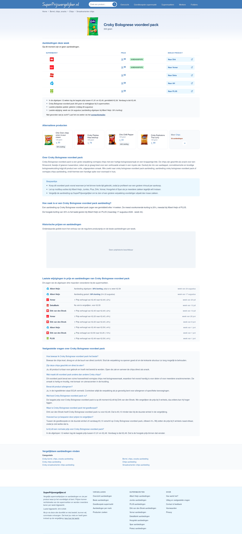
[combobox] (100, 4)
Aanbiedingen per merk (102, 508)
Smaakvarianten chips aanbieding (136, 465)
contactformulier (98, 114)
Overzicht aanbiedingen (102, 496)
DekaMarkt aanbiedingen (140, 516)
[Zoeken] (114, 4)
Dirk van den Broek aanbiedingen (143, 508)
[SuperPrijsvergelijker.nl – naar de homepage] (60, 4)
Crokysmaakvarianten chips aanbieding (58, 465)
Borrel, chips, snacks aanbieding (135, 458)
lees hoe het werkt (72, 518)
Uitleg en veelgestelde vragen (178, 500)
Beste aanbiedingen (101, 500)
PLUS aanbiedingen (137, 504)
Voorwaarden (171, 508)
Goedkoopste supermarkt (103, 504)
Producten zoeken (100, 512)
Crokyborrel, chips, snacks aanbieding (57, 458)
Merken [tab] (182, 5)
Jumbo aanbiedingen (138, 500)
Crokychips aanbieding (51, 461)
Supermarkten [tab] (167, 5)
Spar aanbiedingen (137, 524)
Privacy (169, 512)
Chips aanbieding (129, 461)
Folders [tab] (194, 5)
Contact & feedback (174, 504)
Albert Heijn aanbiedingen (140, 496)
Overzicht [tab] (124, 5)
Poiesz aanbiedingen (138, 528)
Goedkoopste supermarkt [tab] (145, 5)
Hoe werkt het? (172, 496)
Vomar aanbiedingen (138, 512)
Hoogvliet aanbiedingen (139, 520)
